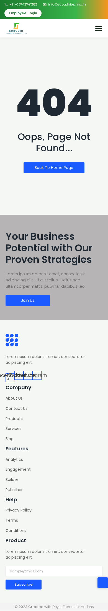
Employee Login (23, 13)
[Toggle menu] (99, 28)
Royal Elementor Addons (73, 607)
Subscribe (23, 584)
